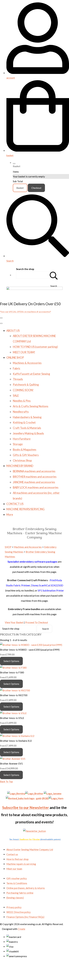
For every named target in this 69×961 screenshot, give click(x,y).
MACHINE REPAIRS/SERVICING (25, 509)
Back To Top (6, 781)
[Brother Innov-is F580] (13, 667)
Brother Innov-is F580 (12, 672)
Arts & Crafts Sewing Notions (30, 406)
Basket (20, 187)
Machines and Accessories (28, 547)
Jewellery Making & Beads (28, 433)
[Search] (54, 275)
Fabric (16, 368)
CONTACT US (14, 503)
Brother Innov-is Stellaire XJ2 (16, 740)
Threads (18, 379)
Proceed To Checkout (36, 622)
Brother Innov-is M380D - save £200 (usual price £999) (30, 649)
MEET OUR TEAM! (24, 352)
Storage (18, 444)
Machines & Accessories (27, 363)
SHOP (8, 547)
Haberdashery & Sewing (27, 417)
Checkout (36, 187)
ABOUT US (13, 330)
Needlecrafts (21, 411)
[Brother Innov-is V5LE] (13, 713)
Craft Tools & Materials (27, 428)
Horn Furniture (21, 438)
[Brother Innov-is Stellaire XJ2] (17, 736)
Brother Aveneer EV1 (11, 763)
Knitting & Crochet (24, 422)
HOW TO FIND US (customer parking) (35, 346)
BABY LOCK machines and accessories (35, 487)
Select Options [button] (11, 661)
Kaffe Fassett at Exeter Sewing (31, 374)
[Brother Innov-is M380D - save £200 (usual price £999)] (31, 644)
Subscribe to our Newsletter (25, 807)
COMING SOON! (23, 390)
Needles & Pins (22, 400)
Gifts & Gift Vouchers (26, 455)
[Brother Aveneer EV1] (12, 758)
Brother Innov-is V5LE (12, 718)
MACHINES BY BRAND (19, 465)
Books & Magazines (24, 449)
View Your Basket (14, 622)
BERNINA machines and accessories (34, 471)
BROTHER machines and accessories (34, 476)
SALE (16, 395)
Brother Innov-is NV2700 (13, 695)
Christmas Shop (22, 460)
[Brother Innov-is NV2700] (15, 690)
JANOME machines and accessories (34, 482)
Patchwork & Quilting (26, 384)
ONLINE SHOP (15, 357)
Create (21, 928)
